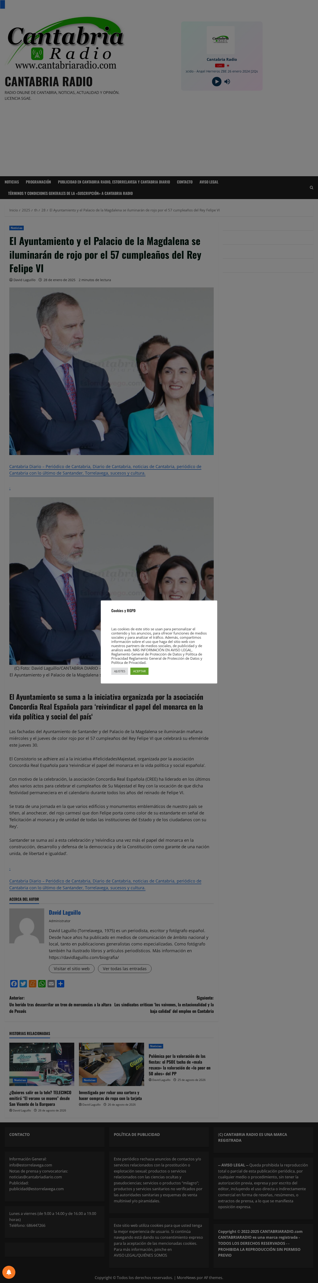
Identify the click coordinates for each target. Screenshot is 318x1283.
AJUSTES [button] (119, 671)
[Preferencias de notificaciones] (8, 1272)
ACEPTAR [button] (139, 671)
